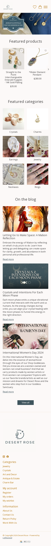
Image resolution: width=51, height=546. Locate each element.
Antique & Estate (11, 478)
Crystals (13, 131)
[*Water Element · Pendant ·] (37, 58)
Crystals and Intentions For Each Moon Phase (23, 293)
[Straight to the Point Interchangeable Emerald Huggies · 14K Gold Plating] (13, 58)
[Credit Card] (21, 542)
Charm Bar (8, 482)
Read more (8, 259)
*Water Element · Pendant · (37, 73)
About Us (7, 510)
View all (25, 402)
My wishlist (8, 500)
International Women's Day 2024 (23, 352)
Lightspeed (7, 538)
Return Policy (9, 518)
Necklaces (13, 187)
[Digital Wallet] (27, 542)
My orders (8, 496)
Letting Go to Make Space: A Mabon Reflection (25, 236)
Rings (37, 187)
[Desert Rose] (8, 7)
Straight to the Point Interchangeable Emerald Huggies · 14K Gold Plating (13, 77)
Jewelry (37, 159)
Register (7, 492)
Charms (37, 131)
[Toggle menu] (45, 7)
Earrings (13, 159)
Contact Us (8, 514)
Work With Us (10, 522)
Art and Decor (10, 474)
